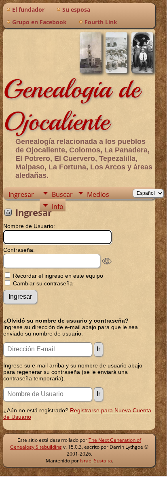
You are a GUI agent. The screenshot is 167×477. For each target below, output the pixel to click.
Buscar (62, 194)
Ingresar (21, 194)
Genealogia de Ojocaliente (71, 105)
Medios (98, 194)
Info (57, 206)
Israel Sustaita (96, 460)
